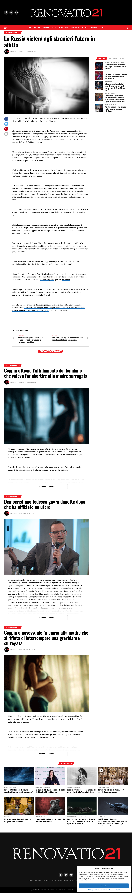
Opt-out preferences (93, 889)
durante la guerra (47, 279)
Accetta (103, 886)
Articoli (37, 28)
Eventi (54, 28)
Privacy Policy (63, 28)
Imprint (118, 889)
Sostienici (94, 28)
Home (29, 28)
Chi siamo (46, 28)
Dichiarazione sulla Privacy (107, 889)
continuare (52, 277)
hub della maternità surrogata (73, 274)
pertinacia (41, 277)
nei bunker (66, 279)
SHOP (102, 28)
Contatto (85, 28)
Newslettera (75, 28)
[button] (128, 868)
